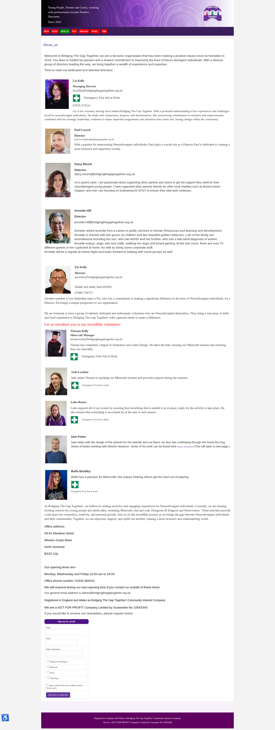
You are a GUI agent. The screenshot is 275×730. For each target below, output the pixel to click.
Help (104, 31)
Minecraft (53, 667)
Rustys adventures (185, 446)
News (74, 31)
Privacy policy (51, 688)
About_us (65, 31)
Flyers (52, 673)
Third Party (54, 678)
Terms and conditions (69, 685)
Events (55, 31)
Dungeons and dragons (58, 662)
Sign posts (84, 31)
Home (46, 31)
